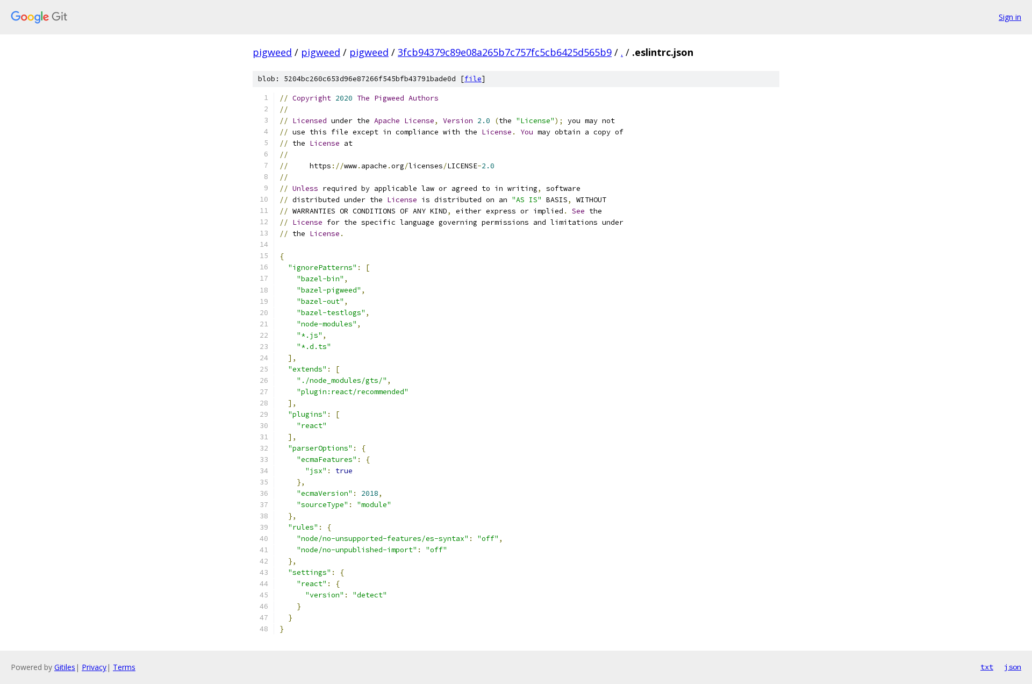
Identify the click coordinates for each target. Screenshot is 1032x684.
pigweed (272, 52)
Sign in (1010, 17)
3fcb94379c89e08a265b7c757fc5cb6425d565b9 (505, 52)
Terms (124, 667)
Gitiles (64, 667)
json (1012, 667)
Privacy (94, 667)
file (473, 78)
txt (986, 667)
